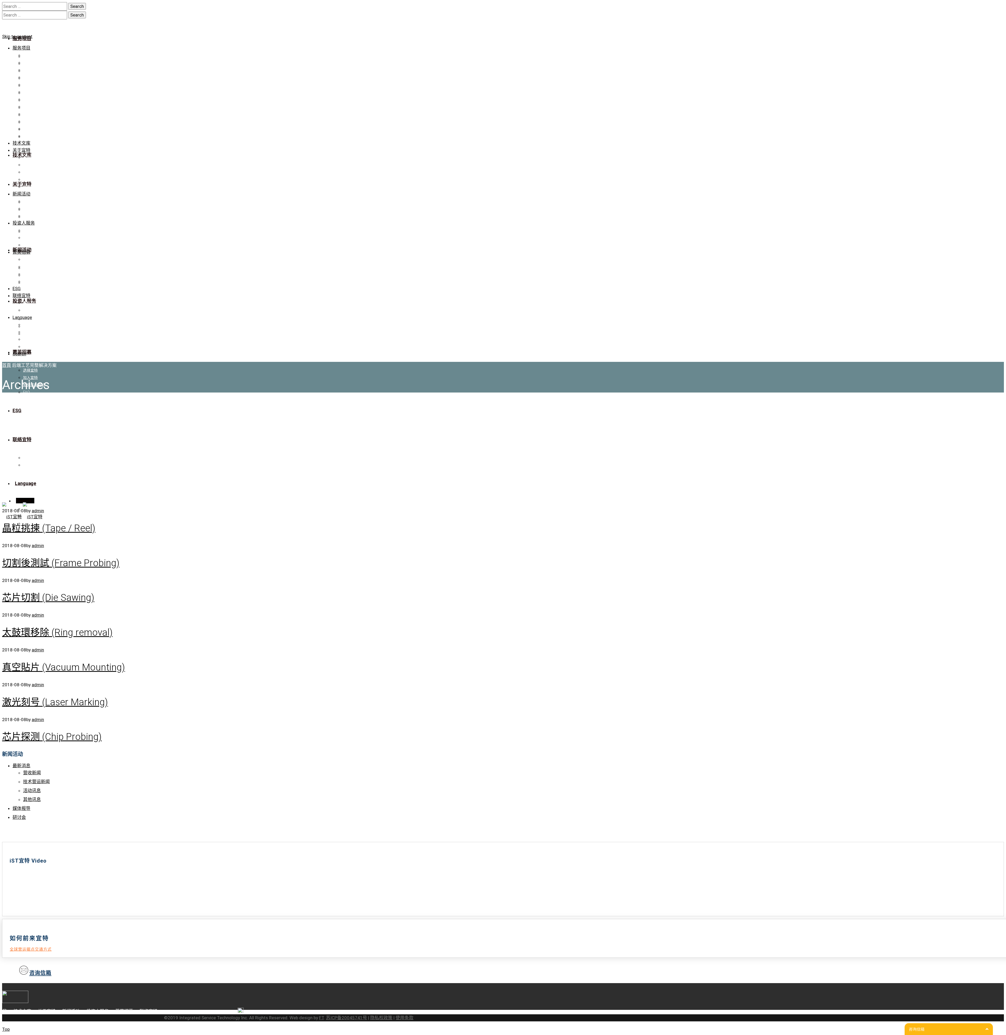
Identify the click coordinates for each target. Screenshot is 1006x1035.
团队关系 (30, 179)
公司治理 (30, 238)
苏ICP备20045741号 (346, 1017)
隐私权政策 (381, 1017)
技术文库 (21, 143)
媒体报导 (30, 208)
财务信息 (30, 230)
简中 (26, 332)
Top (6, 1029)
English (29, 339)
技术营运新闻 (36, 781)
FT (321, 1017)
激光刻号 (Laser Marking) (55, 702)
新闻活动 (21, 194)
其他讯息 (32, 799)
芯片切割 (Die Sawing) (48, 597)
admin (38, 545)
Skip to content (17, 36)
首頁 (6, 365)
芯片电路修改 (34, 63)
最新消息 (30, 201)
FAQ (26, 281)
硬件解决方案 (34, 129)
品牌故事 (30, 157)
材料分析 (30, 92)
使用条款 (404, 1017)
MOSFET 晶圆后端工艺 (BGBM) (48, 136)
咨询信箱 (40, 973)
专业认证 (30, 165)
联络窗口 (30, 303)
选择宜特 (30, 259)
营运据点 (30, 310)
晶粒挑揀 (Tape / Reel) (48, 528)
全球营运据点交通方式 (31, 949)
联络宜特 (30, 187)
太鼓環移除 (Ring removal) (57, 632)
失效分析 (30, 77)
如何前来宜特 (34, 274)
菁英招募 (21, 252)
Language (22, 317)
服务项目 (21, 48)
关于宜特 (21, 150)
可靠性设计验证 (36, 99)
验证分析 (30, 55)
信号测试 (30, 85)
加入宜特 (30, 267)
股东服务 (30, 245)
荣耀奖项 (30, 172)
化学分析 (30, 107)
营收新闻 (32, 772)
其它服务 (30, 121)
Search (19, 353)
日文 (26, 347)
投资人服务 (24, 223)
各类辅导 (30, 114)
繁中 (26, 325)
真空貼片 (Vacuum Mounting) (63, 667)
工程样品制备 (34, 70)
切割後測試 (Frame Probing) (60, 563)
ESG (17, 288)
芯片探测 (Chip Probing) (52, 736)
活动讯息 (32, 790)
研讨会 (28, 216)
